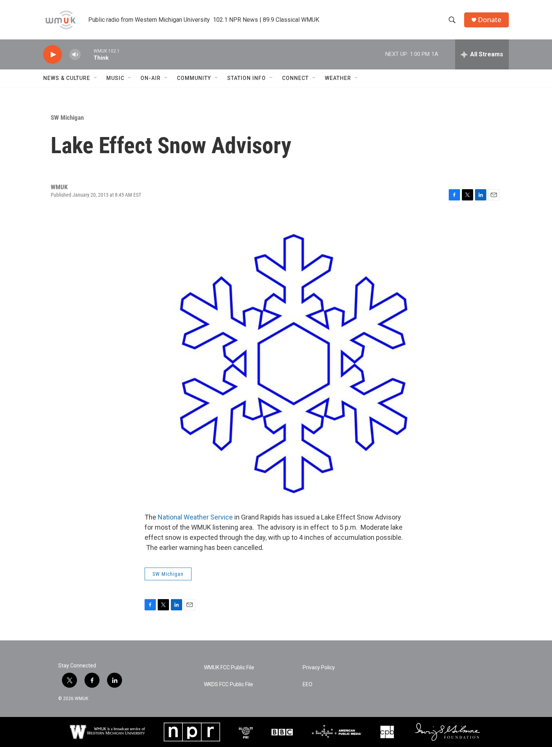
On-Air (150, 78)
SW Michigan (67, 117)
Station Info (246, 78)
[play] (53, 54)
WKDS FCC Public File (228, 684)
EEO (307, 684)
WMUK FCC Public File (229, 667)
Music (115, 78)
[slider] (87, 54)
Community (194, 78)
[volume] (75, 54)
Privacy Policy (319, 667)
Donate (489, 20)
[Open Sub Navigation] (96, 78)
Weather (338, 78)
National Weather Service (195, 517)
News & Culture (66, 78)
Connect (295, 78)
